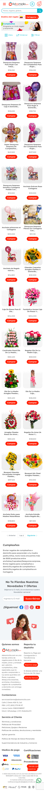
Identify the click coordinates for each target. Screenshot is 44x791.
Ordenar (23, 35)
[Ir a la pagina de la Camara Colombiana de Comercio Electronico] (32, 756)
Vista (10, 35)
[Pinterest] (32, 607)
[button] (11, 63)
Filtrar (37, 35)
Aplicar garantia (8, 735)
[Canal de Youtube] (38, 607)
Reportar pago (31, 665)
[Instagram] (27, 607)
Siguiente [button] (31, 535)
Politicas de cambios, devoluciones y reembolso (21, 730)
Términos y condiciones (11, 722)
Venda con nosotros (33, 767)
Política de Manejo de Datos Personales (18, 739)
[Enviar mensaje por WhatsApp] (38, 780)
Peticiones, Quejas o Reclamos (14, 727)
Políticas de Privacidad (11, 725)
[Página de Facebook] (21, 607)
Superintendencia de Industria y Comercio (19, 743)
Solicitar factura (31, 678)
